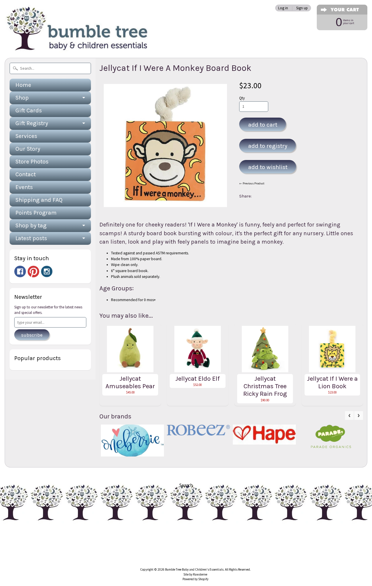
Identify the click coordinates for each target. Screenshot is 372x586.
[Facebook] (20, 271)
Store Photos (32, 161)
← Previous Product (251, 183)
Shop (22, 97)
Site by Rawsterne (195, 574)
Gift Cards (28, 110)
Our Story (27, 148)
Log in (283, 8)
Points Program (36, 212)
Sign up (302, 8)
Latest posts (31, 238)
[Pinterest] (33, 271)
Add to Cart (262, 124)
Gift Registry (31, 123)
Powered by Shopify (195, 579)
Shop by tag (30, 225)
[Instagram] (47, 271)
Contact (25, 174)
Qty (242, 98)
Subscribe (31, 335)
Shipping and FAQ (38, 200)
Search (186, 485)
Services (26, 136)
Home (23, 85)
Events (24, 187)
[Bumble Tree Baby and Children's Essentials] (77, 45)
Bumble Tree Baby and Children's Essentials (194, 569)
